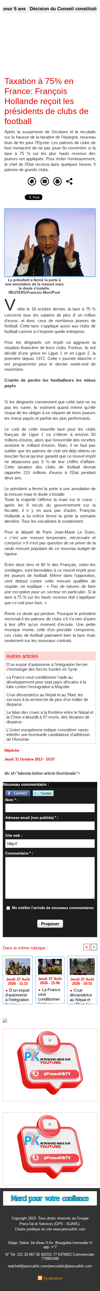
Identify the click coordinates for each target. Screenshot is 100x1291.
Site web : (13, 835)
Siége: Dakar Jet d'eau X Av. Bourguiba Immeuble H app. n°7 (50, 1245)
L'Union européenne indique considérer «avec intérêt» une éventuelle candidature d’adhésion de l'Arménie (48, 734)
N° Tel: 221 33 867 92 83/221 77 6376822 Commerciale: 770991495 (50, 1256)
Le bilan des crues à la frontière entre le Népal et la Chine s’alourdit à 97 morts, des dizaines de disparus (49, 717)
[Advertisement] (45, 48)
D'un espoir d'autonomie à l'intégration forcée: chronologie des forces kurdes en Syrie (47, 667)
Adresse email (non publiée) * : (31, 818)
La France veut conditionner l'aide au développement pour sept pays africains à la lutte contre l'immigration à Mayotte (46, 682)
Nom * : (11, 800)
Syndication (52, 1278)
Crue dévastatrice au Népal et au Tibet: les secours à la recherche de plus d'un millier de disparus (47, 699)
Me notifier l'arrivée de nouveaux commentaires (53, 908)
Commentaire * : (19, 853)
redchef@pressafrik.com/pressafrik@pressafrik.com (50, 1266)
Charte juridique (27, 1229)
